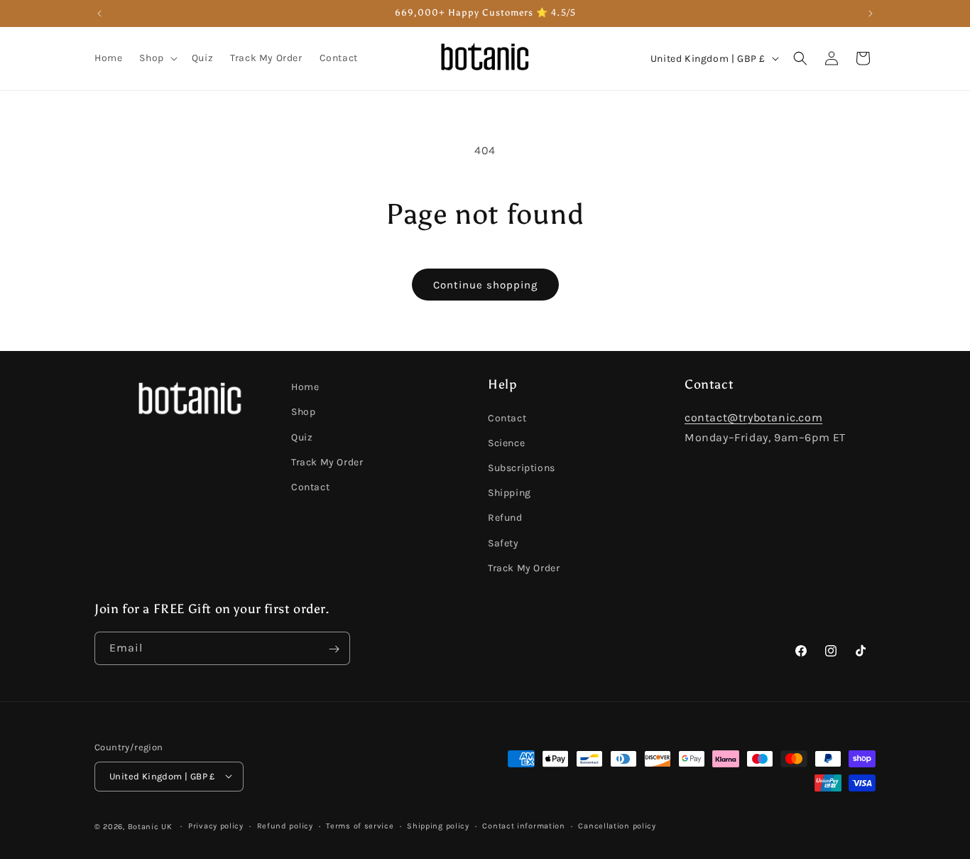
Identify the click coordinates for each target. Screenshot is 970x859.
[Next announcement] (870, 13)
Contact (310, 486)
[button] (156, 58)
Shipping (509, 493)
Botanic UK (150, 826)
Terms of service (359, 825)
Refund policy (285, 825)
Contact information (523, 825)
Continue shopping (485, 285)
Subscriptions (521, 467)
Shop (303, 412)
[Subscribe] (333, 649)
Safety (503, 542)
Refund (505, 518)
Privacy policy (216, 825)
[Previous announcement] (99, 13)
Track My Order (327, 461)
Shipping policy (438, 825)
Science (506, 442)
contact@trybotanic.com (753, 416)
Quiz (301, 437)
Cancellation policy (616, 825)
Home (305, 387)
